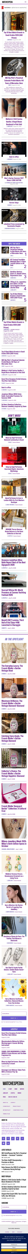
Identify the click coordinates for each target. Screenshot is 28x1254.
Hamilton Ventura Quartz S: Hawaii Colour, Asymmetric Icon (18, 274)
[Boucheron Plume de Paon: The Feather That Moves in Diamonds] (14, 926)
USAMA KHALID (14, 329)
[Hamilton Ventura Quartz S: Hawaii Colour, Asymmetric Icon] (5, 274)
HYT (11, 267)
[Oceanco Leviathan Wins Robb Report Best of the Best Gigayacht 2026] (14, 549)
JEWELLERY (9, 126)
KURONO (10, 205)
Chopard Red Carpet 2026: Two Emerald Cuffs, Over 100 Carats (14, 1195)
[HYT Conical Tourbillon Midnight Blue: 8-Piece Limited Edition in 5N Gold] (5, 262)
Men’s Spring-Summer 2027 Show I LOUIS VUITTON (14, 179)
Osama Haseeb (16, 442)
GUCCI (3, 383)
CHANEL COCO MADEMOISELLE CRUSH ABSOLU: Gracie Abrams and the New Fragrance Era (14, 1053)
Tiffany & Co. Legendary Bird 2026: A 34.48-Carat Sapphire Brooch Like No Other (18, 285)
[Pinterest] (8, 1138)
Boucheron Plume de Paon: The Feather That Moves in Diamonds (14, 938)
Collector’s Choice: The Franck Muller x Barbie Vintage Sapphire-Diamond (13, 773)
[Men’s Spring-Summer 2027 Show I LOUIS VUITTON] (14, 170)
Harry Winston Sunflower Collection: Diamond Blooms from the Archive (14, 1001)
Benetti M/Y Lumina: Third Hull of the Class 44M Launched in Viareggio (13, 622)
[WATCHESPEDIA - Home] (7, 1)
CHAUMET (19, 1232)
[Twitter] (17, 1138)
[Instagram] (3, 1138)
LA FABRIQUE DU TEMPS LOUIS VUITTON (13, 182)
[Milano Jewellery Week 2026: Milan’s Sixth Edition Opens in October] (14, 828)
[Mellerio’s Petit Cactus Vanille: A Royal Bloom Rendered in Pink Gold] (14, 108)
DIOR (13, 1232)
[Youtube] (3, 1143)
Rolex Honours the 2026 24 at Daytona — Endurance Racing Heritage (14, 1168)
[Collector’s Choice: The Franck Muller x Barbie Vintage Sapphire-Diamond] (14, 758)
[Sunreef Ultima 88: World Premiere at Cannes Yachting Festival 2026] (14, 579)
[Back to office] (14, 149)
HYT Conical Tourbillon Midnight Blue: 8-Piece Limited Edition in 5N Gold (18, 262)
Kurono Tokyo (14, 203)
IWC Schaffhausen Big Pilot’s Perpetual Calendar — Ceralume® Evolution (14, 1154)
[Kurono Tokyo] (14, 195)
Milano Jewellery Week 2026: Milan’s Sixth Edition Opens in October (14, 843)
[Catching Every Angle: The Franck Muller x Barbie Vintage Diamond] (14, 723)
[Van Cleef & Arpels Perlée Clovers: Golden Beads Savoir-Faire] (14, 958)
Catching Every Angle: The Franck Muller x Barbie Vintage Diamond (12, 738)
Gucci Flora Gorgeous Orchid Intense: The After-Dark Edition (14, 380)
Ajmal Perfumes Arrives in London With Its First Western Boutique (14, 500)
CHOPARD (4, 1198)
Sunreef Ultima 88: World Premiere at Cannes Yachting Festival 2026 (14, 592)
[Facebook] (22, 1138)
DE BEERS (4, 408)
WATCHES (10, 39)
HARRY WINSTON (10, 911)
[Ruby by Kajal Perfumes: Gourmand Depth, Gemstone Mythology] (14, 457)
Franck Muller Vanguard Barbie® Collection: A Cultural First (14, 808)
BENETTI (4, 628)
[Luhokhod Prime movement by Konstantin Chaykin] (14, 216)
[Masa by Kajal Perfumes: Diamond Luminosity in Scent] (14, 428)
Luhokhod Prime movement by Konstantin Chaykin (14, 225)
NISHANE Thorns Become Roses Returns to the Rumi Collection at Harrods (14, 531)
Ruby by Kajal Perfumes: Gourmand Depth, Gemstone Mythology (14, 469)
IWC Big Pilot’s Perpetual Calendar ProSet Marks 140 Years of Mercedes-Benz (14, 80)
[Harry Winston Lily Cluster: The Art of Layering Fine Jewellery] (14, 895)
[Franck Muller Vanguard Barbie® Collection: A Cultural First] (14, 793)
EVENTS (4, 673)
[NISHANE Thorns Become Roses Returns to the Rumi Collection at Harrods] (14, 519)
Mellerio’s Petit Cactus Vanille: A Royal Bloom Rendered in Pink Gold (14, 121)
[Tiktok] (13, 1138)
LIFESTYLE (10, 536)
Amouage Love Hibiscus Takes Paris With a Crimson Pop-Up (13, 1071)
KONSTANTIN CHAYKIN (10, 228)
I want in (13, 1018)
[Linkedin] (8, 1143)
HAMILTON (13, 277)
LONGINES (10, 159)
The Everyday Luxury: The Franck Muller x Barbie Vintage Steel (12, 668)
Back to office (14, 157)
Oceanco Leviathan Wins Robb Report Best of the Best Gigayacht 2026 (14, 562)
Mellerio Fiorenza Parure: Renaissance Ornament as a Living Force (14, 876)
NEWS (3, 1171)
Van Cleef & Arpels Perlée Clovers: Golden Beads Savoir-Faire (14, 970)
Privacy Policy (18, 1021)
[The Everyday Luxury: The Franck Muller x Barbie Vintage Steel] (14, 653)
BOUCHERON (10, 943)
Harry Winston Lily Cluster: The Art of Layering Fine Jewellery (14, 907)
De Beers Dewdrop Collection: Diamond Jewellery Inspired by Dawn (14, 405)
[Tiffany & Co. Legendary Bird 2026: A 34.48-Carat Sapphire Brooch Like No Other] (5, 284)
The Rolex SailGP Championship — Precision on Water (12, 1161)
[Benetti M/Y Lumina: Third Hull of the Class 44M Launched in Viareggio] (14, 609)
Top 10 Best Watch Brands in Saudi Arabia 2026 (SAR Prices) (14, 35)
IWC (10, 85)
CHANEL (7, 1232)
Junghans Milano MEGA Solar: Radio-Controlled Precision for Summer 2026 (12, 396)
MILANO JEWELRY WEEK (8, 849)
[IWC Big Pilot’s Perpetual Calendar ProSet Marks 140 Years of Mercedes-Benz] (14, 67)
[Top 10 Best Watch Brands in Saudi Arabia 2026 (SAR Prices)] (14, 22)
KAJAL (10, 442)
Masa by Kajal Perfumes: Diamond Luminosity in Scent (14, 439)
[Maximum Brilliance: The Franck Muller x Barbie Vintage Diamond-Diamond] (14, 688)
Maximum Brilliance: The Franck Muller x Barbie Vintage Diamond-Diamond (13, 703)
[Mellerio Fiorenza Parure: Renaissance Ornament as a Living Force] (14, 864)
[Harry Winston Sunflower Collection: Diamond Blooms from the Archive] (14, 989)
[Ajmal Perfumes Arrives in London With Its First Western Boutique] (14, 488)
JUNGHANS (4, 400)
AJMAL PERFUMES (10, 504)
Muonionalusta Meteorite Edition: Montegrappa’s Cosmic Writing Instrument (13, 1043)
